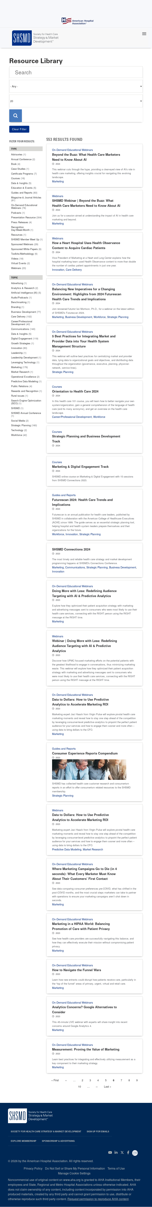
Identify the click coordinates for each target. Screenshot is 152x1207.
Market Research (93, 849)
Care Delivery (74, 269)
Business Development (78, 317)
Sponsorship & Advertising (58, 1141)
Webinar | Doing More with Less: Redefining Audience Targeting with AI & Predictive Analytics (84, 645)
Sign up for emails (98, 1131)
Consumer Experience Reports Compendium (85, 753)
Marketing (58, 181)
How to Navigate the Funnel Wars (76, 970)
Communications (75, 567)
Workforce (100, 317)
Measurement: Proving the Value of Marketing (85, 1049)
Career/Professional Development (72, 417)
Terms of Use (116, 1168)
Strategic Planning (117, 317)
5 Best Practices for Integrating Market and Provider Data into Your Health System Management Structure (83, 341)
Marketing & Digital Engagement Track (80, 466)
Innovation (58, 269)
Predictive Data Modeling (66, 849)
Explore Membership (23, 1141)
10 (81, 1086)
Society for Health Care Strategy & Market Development (46, 1131)
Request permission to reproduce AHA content (97, 1199)
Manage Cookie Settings (74, 1173)
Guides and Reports (64, 495)
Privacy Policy (33, 1168)
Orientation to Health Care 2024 (75, 391)
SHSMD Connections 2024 (71, 549)
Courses (57, 386)
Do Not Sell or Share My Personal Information (75, 1168)
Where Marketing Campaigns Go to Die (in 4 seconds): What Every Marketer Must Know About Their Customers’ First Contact (84, 873)
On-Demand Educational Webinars (72, 150)
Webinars (57, 196)
